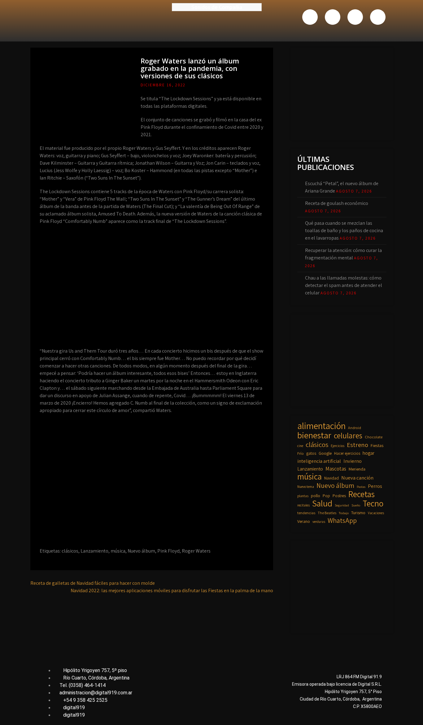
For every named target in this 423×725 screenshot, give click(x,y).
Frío (300, 453)
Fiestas (377, 445)
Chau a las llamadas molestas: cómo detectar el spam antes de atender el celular (343, 285)
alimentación (321, 425)
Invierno (352, 461)
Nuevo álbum (141, 551)
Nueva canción (357, 477)
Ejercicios (337, 445)
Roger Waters (196, 551)
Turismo (358, 512)
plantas (302, 495)
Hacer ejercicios (347, 453)
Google (325, 453)
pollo (315, 495)
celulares (348, 435)
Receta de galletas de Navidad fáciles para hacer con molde (92, 583)
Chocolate (373, 437)
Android (354, 427)
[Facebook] (310, 17)
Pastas (361, 486)
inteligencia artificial (319, 461)
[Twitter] (332, 17)
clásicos (70, 551)
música (118, 551)
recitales (303, 505)
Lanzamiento (94, 551)
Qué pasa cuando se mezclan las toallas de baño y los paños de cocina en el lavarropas (344, 230)
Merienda (357, 469)
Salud (322, 503)
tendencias (306, 512)
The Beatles (327, 512)
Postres (339, 495)
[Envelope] (378, 17)
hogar (368, 453)
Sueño (355, 505)
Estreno (357, 445)
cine (300, 445)
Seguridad (342, 505)
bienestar (314, 435)
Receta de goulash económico (336, 203)
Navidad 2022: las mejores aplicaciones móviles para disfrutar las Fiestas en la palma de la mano (172, 590)
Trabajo (344, 513)
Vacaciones (376, 512)
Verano (303, 521)
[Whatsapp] (355, 17)
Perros (375, 486)
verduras (318, 521)
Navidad (331, 478)
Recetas (361, 494)
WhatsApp (342, 520)
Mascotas (335, 468)
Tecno (373, 503)
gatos (311, 453)
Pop (326, 495)
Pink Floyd (168, 551)
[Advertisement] (343, 92)
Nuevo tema (305, 486)
